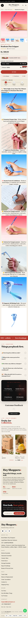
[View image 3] (12, 40)
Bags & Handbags (5, 565)
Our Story (3, 590)
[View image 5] (22, 40)
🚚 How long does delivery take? (14, 353)
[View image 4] (17, 40)
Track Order (4, 574)
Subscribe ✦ (19, 513)
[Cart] (25, 5)
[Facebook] (9, 531)
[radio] (14, 63)
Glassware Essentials (6, 555)
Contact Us (4, 582)
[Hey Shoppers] (14, 5)
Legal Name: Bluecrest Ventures (9, 540)
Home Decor (4, 560)
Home (2, 9)
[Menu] (2, 5)
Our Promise (4, 595)
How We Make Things (6, 593)
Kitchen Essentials (5, 553)
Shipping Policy (5, 584)
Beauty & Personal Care (7, 568)
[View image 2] (8, 40)
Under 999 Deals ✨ (9, 9)
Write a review (14, 413)
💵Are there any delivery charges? (14, 363)
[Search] (22, 5)
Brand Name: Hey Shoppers (8, 537)
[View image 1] (3, 40)
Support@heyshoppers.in (8, 601)
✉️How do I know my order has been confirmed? (14, 369)
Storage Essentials (5, 563)
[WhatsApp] (6, 531)
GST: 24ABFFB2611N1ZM (7, 542)
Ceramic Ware (4, 558)
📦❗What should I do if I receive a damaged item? (14, 375)
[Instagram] (2, 531)
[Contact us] (25, 610)
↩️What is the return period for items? (14, 358)
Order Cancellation (6, 579)
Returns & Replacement (7, 577)
